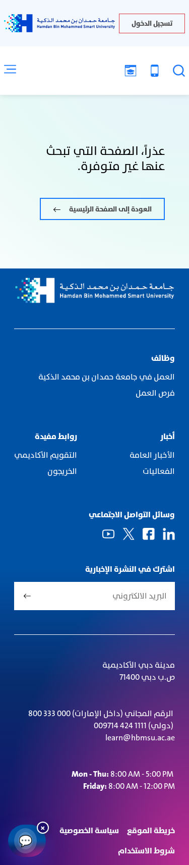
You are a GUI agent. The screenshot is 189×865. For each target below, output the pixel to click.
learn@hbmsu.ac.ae (140, 737)
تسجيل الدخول (152, 23)
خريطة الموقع (151, 830)
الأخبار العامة (152, 455)
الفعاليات (158, 471)
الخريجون (62, 471)
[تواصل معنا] (155, 71)
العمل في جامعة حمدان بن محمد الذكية (106, 376)
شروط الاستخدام (146, 850)
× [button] (42, 827)
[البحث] (179, 71)
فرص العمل (155, 393)
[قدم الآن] (130, 71)
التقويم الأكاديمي (45, 455)
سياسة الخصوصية (89, 830)
